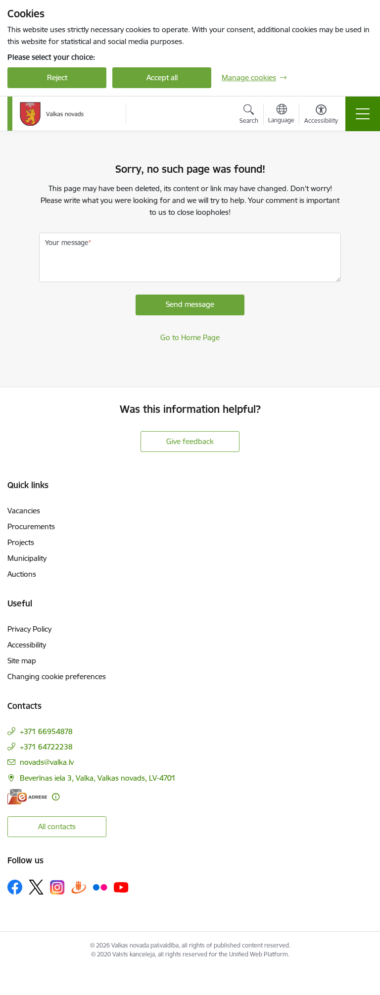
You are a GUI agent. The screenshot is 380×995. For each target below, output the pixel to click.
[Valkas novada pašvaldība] (52, 114)
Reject (57, 77)
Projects (20, 542)
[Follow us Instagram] (57, 887)
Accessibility (26, 644)
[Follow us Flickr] (100, 887)
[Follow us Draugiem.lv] (78, 887)
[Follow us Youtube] (121, 887)
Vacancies (23, 510)
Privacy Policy (29, 629)
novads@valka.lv (47, 762)
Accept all (162, 77)
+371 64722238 (46, 746)
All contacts (57, 826)
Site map (21, 660)
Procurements (31, 526)
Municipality (27, 558)
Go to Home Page (190, 337)
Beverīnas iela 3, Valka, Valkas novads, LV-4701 (98, 778)
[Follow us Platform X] (36, 887)
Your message (67, 242)
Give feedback (190, 441)
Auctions (21, 574)
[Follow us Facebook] (14, 887)
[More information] (55, 796)
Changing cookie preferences (56, 676)
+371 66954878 (46, 731)
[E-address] (27, 797)
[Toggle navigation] (362, 114)
